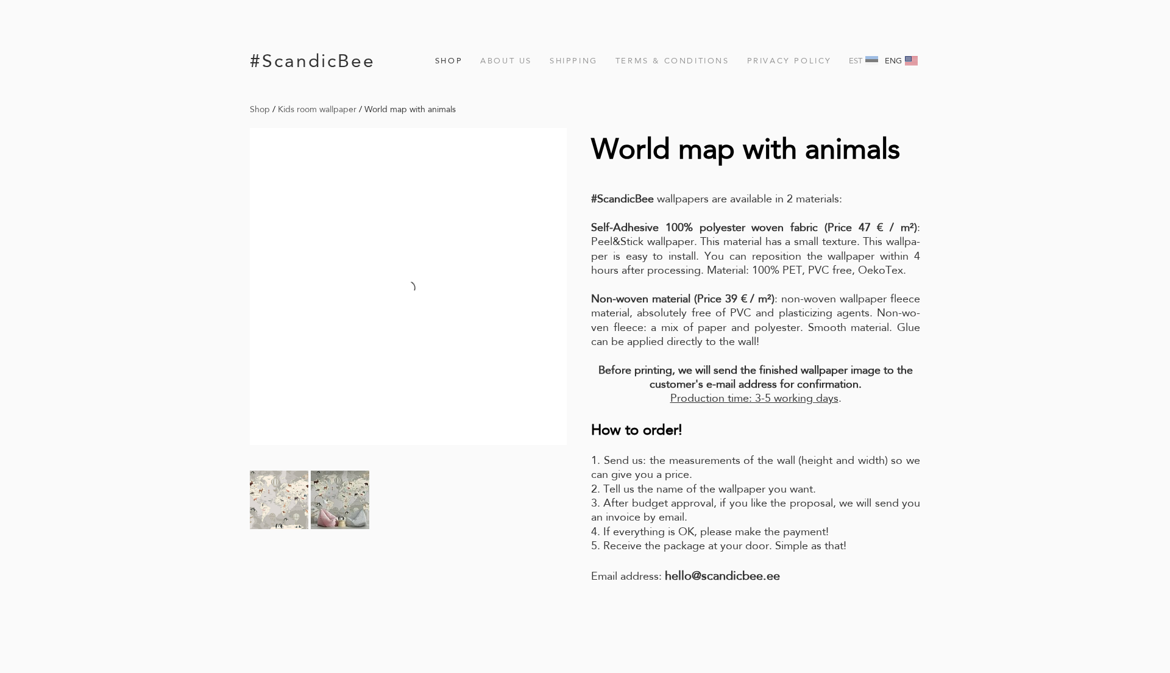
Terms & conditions (672, 60)
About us (506, 60)
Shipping (574, 60)
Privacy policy (789, 60)
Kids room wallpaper (317, 109)
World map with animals (410, 109)
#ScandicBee (312, 60)
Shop (449, 60)
